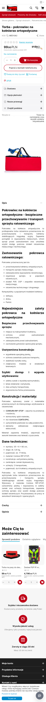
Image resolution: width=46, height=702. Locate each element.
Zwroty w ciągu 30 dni (23, 646)
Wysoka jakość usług (23, 626)
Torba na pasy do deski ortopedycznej (11, 567)
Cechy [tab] (5, 505)
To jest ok (12, 698)
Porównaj (33, 74)
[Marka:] (37, 47)
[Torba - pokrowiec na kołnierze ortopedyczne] (23, 160)
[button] (40, 35)
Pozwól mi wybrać (9, 694)
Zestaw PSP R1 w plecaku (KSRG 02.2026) (31, 567)
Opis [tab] (4, 203)
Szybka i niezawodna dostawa (23, 605)
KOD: (4, 36)
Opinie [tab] (5, 511)
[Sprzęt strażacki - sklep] (12, 8)
